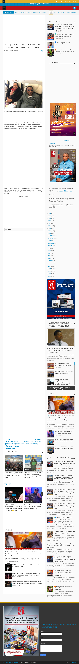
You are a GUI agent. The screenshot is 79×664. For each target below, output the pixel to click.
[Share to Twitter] (19, 502)
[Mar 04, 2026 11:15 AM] (34, 12)
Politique (16, 50)
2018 (49, 233)
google (62, 1)
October (50, 240)
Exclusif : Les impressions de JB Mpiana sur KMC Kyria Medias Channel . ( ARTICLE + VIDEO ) (32, 506)
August (50, 245)
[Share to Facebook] (17, 502)
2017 (49, 266)
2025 (49, 216)
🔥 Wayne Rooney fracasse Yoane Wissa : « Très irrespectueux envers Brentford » (64, 51)
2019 (49, 231)
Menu (4, 1)
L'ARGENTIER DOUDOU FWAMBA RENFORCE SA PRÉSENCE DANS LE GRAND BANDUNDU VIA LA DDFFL (63, 477)
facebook (59, 1)
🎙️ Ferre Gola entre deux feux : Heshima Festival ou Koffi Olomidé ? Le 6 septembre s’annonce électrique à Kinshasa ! (23, 554)
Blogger (74, 662)
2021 (49, 226)
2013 (49, 276)
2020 (49, 228)
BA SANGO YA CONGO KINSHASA (39, 3)
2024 (49, 218)
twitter (56, 1)
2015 (49, 271)
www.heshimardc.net (65, 191)
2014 (49, 273)
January (50, 263)
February (50, 260)
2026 (49, 213)
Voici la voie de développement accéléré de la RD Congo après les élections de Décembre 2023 (60, 350)
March (50, 258)
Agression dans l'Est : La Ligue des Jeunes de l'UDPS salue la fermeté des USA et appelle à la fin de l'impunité (60, 545)
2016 (49, 268)
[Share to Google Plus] (21, 502)
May (49, 253)
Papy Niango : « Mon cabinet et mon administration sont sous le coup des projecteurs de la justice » (64, 463)
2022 (49, 223)
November (51, 238)
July (49, 248)
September (51, 243)
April (49, 255)
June (49, 250)
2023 (49, 221)
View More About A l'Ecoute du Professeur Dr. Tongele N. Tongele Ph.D (61, 388)
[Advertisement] (23, 29)
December (51, 235)
